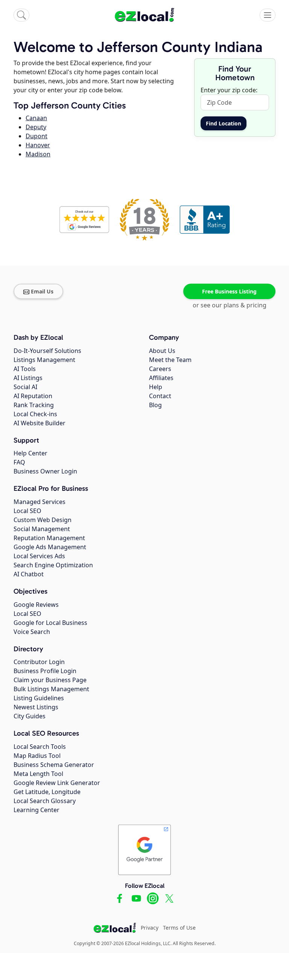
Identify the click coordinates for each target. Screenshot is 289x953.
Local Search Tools (40, 746)
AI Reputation (33, 396)
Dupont (36, 136)
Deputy (36, 127)
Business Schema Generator (54, 765)
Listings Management (44, 360)
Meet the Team (170, 360)
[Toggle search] (21, 15)
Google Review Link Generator (57, 783)
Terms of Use (179, 927)
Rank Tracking (34, 405)
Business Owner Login (45, 471)
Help (155, 387)
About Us (162, 351)
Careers (160, 369)
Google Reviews (36, 604)
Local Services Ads (39, 556)
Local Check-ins (35, 414)
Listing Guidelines (39, 698)
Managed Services (39, 502)
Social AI (25, 387)
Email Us (42, 291)
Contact (160, 396)
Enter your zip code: (229, 90)
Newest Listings (36, 707)
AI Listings (28, 378)
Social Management (42, 529)
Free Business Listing (229, 291)
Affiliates (161, 378)
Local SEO (27, 511)
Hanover (38, 145)
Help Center (30, 453)
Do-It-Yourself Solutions (47, 351)
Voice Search (32, 632)
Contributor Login (39, 662)
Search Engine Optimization (53, 565)
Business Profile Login (45, 671)
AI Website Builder (39, 423)
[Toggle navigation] (267, 15)
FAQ (19, 462)
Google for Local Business (50, 623)
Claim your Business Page (50, 680)
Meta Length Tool (38, 774)
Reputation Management (49, 538)
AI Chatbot (29, 574)
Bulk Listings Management (51, 689)
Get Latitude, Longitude (47, 792)
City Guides (30, 716)
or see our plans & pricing (229, 305)
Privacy (149, 927)
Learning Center (36, 810)
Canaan (36, 118)
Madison (38, 154)
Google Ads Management (50, 547)
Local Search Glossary (45, 801)
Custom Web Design (42, 520)
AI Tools (25, 369)
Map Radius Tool (37, 755)
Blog (155, 405)
